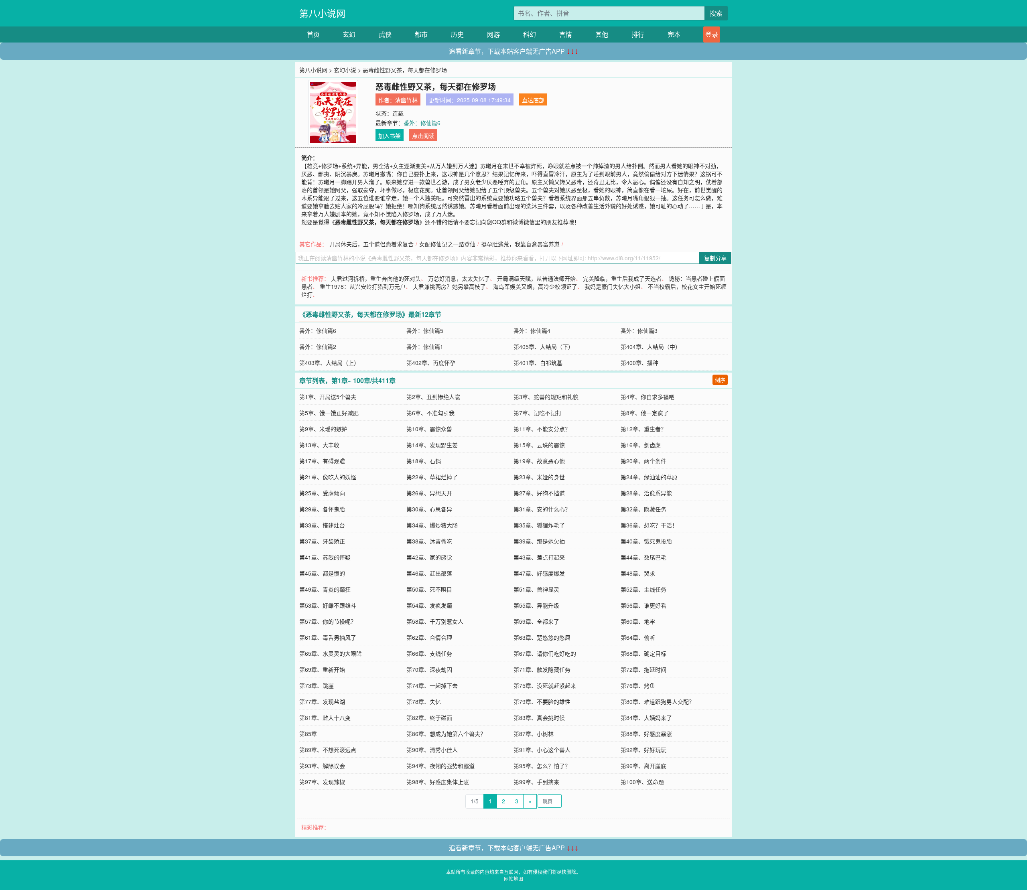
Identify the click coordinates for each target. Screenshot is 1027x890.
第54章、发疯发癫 (429, 605)
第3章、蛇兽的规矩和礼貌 (546, 397)
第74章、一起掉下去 (432, 685)
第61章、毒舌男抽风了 (327, 637)
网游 (493, 34)
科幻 (529, 34)
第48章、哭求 (638, 573)
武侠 (385, 34)
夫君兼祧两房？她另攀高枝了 (449, 286)
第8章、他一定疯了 (645, 413)
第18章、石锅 (423, 461)
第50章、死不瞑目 (429, 589)
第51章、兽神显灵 (536, 589)
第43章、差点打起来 (539, 557)
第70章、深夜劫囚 (429, 669)
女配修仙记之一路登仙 (447, 244)
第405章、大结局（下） (544, 347)
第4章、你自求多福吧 (647, 397)
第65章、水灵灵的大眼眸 (330, 653)
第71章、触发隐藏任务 (542, 669)
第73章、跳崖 (316, 685)
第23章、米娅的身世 (539, 477)
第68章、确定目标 (643, 653)
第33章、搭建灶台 (322, 525)
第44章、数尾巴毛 (643, 557)
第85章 (308, 734)
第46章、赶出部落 (429, 573)
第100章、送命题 (642, 782)
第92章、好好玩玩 (643, 750)
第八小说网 (322, 13)
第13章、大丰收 (319, 445)
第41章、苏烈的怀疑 (325, 557)
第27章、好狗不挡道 (539, 493)
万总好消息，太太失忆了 (459, 278)
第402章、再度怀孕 (430, 363)
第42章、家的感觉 (429, 557)
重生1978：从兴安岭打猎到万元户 (363, 286)
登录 (711, 34)
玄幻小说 (345, 70)
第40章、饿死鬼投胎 (646, 541)
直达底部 (533, 100)
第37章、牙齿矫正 (322, 541)
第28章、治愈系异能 (646, 493)
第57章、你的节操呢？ (327, 621)
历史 (457, 34)
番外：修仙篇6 (422, 123)
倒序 (720, 379)
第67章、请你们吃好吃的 (545, 653)
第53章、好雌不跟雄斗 (327, 605)
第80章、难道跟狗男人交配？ (657, 701)
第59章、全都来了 (536, 621)
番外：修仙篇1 (424, 347)
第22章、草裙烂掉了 (432, 477)
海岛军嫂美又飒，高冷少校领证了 (535, 286)
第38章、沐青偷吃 (429, 541)
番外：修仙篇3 (639, 330)
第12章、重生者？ (643, 429)
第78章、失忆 (423, 701)
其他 (601, 34)
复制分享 (715, 258)
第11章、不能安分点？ (542, 429)
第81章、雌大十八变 (325, 718)
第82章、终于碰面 (429, 718)
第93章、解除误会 (322, 766)
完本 (674, 34)
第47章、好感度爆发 (539, 573)
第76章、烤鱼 (638, 685)
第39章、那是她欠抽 (539, 541)
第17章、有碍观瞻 (322, 461)
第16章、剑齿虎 (641, 445)
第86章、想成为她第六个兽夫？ (446, 734)
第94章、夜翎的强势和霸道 (440, 766)
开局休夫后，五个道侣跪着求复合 (371, 244)
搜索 (716, 13)
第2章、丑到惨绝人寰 (433, 397)
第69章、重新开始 (322, 669)
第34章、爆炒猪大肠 (432, 525)
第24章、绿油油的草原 (649, 477)
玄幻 (349, 34)
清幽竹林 (406, 100)
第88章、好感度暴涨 (646, 734)
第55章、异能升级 (536, 605)
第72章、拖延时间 (643, 669)
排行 (637, 34)
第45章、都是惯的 (322, 573)
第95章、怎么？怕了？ (542, 766)
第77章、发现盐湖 (322, 701)
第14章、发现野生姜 (432, 445)
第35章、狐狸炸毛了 (539, 525)
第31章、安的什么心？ (542, 509)
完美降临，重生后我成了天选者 (622, 278)
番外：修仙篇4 (532, 330)
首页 (313, 34)
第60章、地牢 (638, 621)
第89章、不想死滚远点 (327, 750)
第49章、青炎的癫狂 (325, 589)
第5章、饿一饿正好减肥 (329, 413)
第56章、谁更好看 (643, 605)
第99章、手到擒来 (536, 782)
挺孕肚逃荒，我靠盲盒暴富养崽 (520, 244)
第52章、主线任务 (643, 589)
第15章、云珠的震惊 (539, 445)
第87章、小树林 (534, 734)
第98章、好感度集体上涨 (437, 782)
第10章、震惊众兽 (429, 429)
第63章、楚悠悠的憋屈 (542, 637)
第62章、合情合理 (429, 637)
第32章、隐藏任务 (643, 509)
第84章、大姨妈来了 (646, 718)
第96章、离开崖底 (643, 766)
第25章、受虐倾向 (322, 493)
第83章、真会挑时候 (539, 718)
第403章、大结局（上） (329, 363)
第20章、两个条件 (643, 461)
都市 (421, 34)
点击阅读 (423, 136)
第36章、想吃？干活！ (649, 525)
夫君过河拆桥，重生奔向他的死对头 (376, 278)
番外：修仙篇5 (424, 330)
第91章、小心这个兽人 (542, 750)
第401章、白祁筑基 (538, 363)
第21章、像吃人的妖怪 (327, 477)
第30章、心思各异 (429, 509)
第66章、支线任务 (429, 653)
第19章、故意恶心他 (539, 461)
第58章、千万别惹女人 (434, 621)
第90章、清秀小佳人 (432, 750)
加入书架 (389, 136)
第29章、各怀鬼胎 (322, 509)
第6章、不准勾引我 (430, 413)
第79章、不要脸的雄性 (542, 701)
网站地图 (513, 878)
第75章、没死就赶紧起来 (545, 685)
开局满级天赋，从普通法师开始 (536, 278)
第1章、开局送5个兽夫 (327, 397)
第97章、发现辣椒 (322, 782)
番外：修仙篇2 (317, 347)
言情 (565, 34)
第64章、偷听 (638, 637)
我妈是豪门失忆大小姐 (613, 286)
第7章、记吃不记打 (538, 413)
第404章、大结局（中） (651, 347)
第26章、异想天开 (429, 493)
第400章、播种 (639, 363)
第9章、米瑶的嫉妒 (323, 429)
